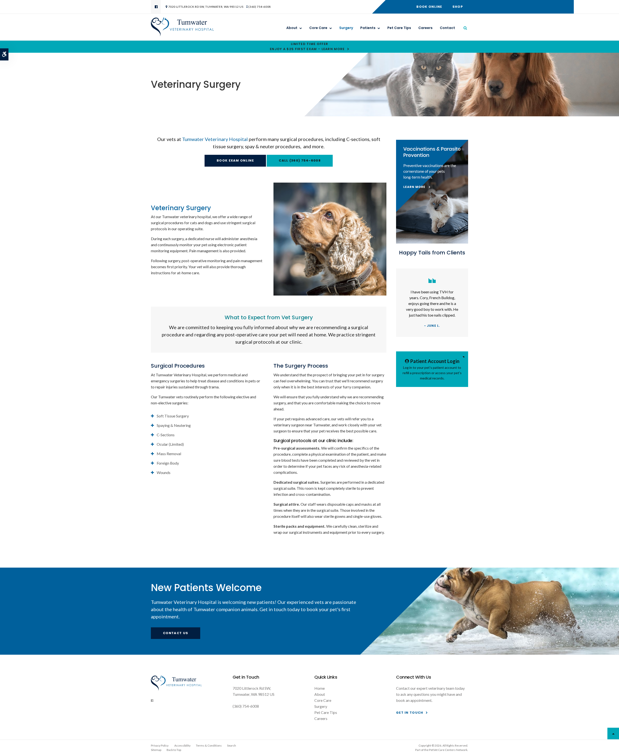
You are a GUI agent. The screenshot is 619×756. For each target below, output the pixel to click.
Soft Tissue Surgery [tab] (173, 416)
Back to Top (174, 750)
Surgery (346, 27)
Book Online (429, 6)
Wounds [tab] (163, 472)
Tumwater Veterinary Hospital (215, 139)
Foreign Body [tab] (168, 463)
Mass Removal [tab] (169, 453)
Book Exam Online (235, 160)
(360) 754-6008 (259, 6)
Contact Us (175, 633)
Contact (447, 27)
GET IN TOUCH (409, 712)
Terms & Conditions (209, 745)
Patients (368, 27)
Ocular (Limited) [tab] (170, 444)
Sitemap (156, 750)
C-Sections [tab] (166, 434)
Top (613, 733)
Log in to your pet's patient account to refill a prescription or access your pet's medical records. (432, 369)
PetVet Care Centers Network (448, 750)
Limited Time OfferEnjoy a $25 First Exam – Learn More (307, 46)
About (291, 27)
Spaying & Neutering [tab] (174, 425)
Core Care (318, 27)
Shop (457, 6)
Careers (425, 27)
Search (231, 745)
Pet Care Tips (399, 27)
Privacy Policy (160, 745)
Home (319, 688)
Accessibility (182, 745)
